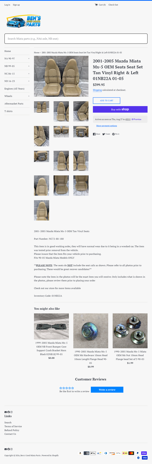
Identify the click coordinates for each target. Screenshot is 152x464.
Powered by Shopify (50, 455)
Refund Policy (11, 430)
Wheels (17, 96)
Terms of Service (13, 426)
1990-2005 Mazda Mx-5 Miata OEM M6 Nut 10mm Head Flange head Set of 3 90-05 (130, 355)
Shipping (97, 89)
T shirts (8, 111)
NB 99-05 (17, 66)
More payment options (106, 125)
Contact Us (10, 434)
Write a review (107, 389)
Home (7, 51)
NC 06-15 (17, 73)
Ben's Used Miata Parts (30, 455)
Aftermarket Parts (13, 103)
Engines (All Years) (14, 88)
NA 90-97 (17, 58)
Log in (7, 4)
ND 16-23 (17, 81)
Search (7, 422)
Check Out (113, 4)
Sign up (16, 4)
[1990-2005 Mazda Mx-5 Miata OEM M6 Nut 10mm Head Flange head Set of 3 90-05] (130, 330)
